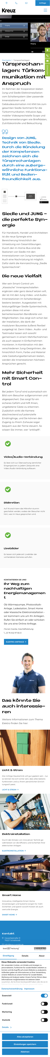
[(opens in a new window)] (47, 50)
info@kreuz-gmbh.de (26, 3)
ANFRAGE (47, 70)
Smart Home (11, 895)
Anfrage (42, 3)
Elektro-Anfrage (15, 642)
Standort (7, 3)
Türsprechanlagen (21, 60)
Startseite (6, 60)
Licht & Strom (12, 770)
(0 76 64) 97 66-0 (16, 3)
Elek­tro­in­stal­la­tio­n (16, 834)
